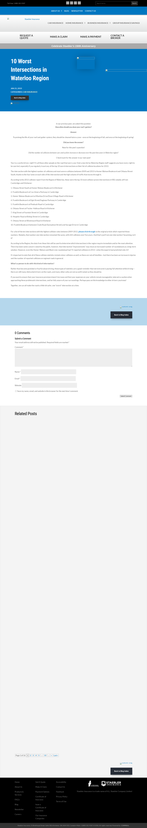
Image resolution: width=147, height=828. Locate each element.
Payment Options (42, 792)
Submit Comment (126, 396)
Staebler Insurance (53, 466)
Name (18, 372)
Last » (56, 755)
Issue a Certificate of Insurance (40, 807)
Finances (42, 466)
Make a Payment (90, 36)
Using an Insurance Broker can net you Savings (42, 695)
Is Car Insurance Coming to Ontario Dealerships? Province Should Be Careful (58, 595)
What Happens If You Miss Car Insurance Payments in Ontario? (51, 662)
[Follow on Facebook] (67, 2)
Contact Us (90, 11)
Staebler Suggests (67, 466)
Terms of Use (61, 801)
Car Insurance (55, 23)
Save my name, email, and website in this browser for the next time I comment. (47, 391)
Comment (19, 347)
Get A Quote (40, 782)
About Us (55, 11)
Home (17, 782)
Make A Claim (41, 787)
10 (45, 755)
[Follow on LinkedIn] (79, 2)
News (41, 432)
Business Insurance (98, 23)
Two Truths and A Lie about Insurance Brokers (42, 728)
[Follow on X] (75, 2)
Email (17, 378)
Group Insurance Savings (126, 23)
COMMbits (125, 825)
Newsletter (77, 11)
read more (125, 443)
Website (18, 385)
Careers (18, 814)
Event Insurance (43, 699)
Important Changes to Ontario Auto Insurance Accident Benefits (51, 495)
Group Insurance (45, 532)
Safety (46, 432)
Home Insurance (74, 23)
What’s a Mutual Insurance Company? (37, 628)
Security (47, 566)
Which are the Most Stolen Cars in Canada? (40, 561)
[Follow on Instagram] (71, 2)
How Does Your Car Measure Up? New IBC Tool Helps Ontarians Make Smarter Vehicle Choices (68, 461)
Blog (66, 11)
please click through (86, 231)
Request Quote (2, 813)
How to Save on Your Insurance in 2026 (38, 528)
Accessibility (61, 782)
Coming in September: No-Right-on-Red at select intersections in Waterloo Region (60, 428)
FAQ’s (17, 799)
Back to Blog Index (20, 98)
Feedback (60, 792)
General (56, 632)
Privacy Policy (61, 796)
